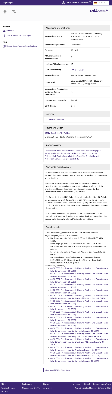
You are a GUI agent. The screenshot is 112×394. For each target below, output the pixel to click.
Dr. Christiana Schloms (54, 120)
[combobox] (101, 3)
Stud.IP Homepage (99, 10)
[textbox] (101, 3)
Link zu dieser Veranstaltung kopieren (21, 46)
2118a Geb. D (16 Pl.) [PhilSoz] (57, 133)
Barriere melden (104, 388)
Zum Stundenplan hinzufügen (18, 36)
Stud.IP (87, 384)
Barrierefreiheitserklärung (84, 388)
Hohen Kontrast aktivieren (77, 3)
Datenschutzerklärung (101, 384)
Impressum (77, 384)
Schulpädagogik (77, 70)
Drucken (10, 31)
